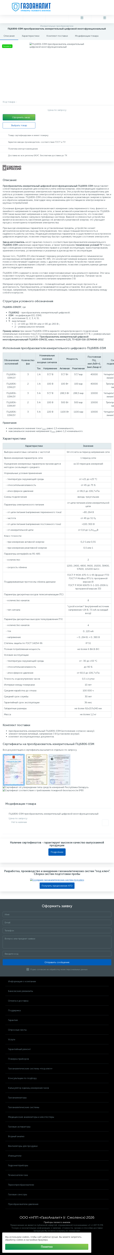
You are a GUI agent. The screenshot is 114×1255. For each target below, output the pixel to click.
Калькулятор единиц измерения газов (28, 1087)
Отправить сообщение (57, 962)
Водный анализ (16, 1136)
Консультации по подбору (22, 1078)
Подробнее (57, 852)
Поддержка (14, 1010)
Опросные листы (17, 1029)
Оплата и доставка (18, 1000)
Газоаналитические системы (23, 1107)
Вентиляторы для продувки (23, 1146)
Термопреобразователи (21, 1184)
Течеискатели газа (18, 1175)
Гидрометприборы (18, 1165)
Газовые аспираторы (19, 1126)
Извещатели (14, 1155)
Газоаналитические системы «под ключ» (30, 1068)
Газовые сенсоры (17, 1194)
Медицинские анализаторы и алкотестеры (31, 1117)
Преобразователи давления (23, 1204)
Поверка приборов (18, 1058)
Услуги (11, 1039)
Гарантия (13, 1020)
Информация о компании (22, 981)
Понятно (47, 1246)
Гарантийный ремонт (19, 1049)
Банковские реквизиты (20, 991)
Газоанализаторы (17, 1097)
